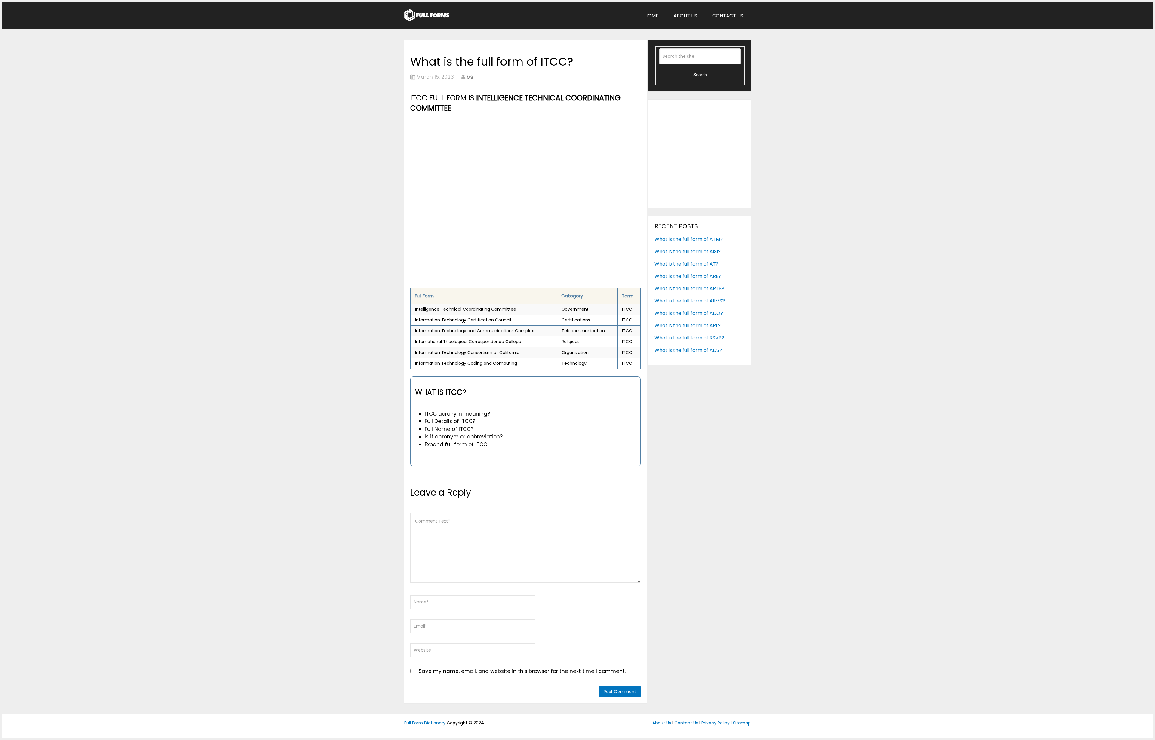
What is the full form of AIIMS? (689, 300)
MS (470, 77)
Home (651, 15)
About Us (685, 15)
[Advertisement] (525, 159)
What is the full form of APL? (687, 325)
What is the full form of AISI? (687, 251)
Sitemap (742, 723)
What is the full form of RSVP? (689, 337)
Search (700, 74)
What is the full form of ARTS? (689, 288)
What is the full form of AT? (686, 263)
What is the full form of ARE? (687, 276)
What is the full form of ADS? (688, 350)
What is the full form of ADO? (688, 313)
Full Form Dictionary (424, 723)
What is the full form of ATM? (688, 239)
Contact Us (727, 15)
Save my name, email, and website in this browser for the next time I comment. (522, 671)
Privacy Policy (715, 723)
